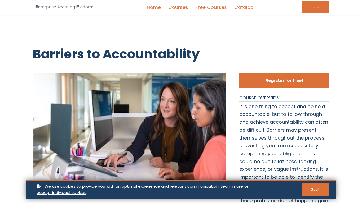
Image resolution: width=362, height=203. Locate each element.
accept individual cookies (61, 192)
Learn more (232, 186)
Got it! (315, 189)
